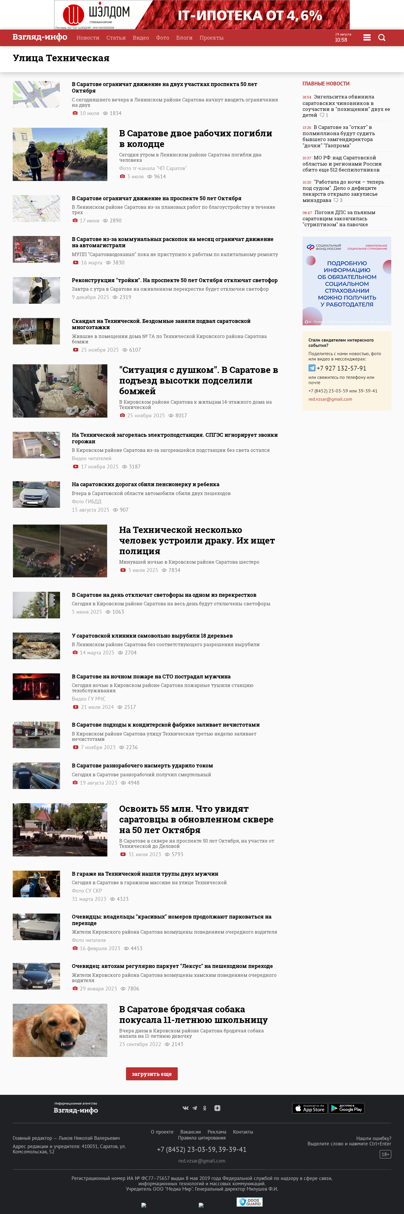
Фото (162, 37)
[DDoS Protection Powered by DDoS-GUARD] (250, 1205)
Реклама (217, 1132)
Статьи (116, 37)
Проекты (212, 37)
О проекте (162, 1132)
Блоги (184, 37)
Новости (88, 37)
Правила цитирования (202, 1137)
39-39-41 (368, 391)
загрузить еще (152, 1073)
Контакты (243, 1132)
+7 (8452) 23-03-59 (328, 391)
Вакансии (190, 1132)
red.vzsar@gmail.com (330, 399)
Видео (141, 37)
